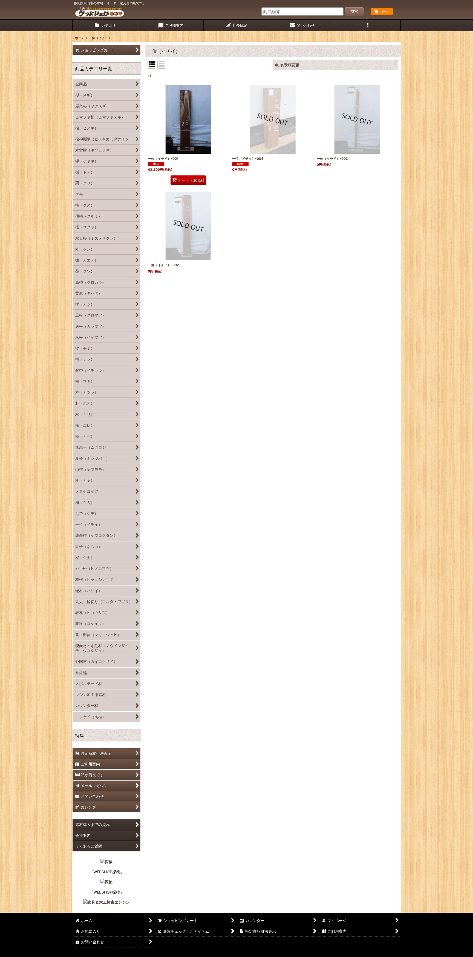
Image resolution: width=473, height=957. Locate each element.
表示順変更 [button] (289, 65)
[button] (368, 25)
